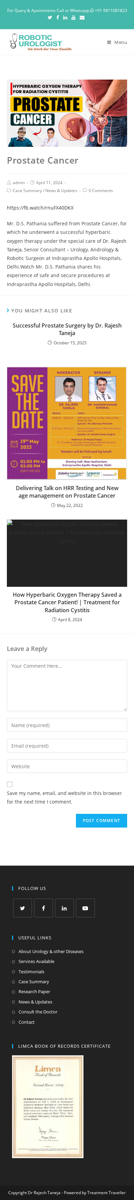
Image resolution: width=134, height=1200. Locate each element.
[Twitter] (51, 17)
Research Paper (34, 991)
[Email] (82, 17)
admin (19, 183)
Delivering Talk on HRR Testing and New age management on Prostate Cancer (67, 491)
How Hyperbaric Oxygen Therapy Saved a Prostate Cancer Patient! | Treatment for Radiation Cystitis (67, 602)
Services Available (36, 961)
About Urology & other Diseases (51, 951)
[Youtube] (73, 17)
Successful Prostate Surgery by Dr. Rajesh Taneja (67, 329)
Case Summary (27, 190)
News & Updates (61, 190)
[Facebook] (57, 17)
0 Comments (101, 190)
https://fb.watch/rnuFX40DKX (40, 207)
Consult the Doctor (38, 1012)
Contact (27, 1022)
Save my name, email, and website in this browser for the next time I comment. (64, 797)
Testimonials (31, 972)
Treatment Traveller (106, 1193)
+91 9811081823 (110, 10)
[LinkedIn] (65, 17)
